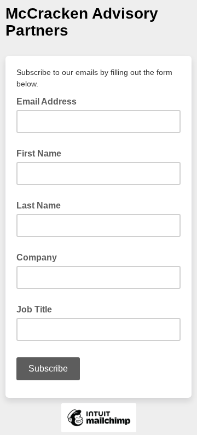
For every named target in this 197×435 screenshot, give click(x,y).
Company (36, 257)
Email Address (49, 101)
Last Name (38, 205)
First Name (38, 153)
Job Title (34, 309)
